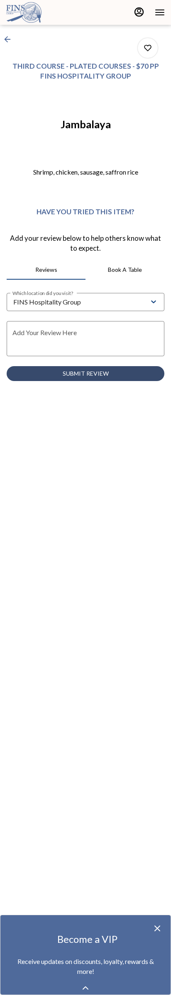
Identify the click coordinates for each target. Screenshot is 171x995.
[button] (10, 39)
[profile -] (139, 12)
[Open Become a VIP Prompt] (85, 988)
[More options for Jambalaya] (148, 48)
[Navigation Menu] (160, 12)
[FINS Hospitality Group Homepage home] (43, 12)
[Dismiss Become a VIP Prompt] (157, 928)
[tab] (46, 270)
